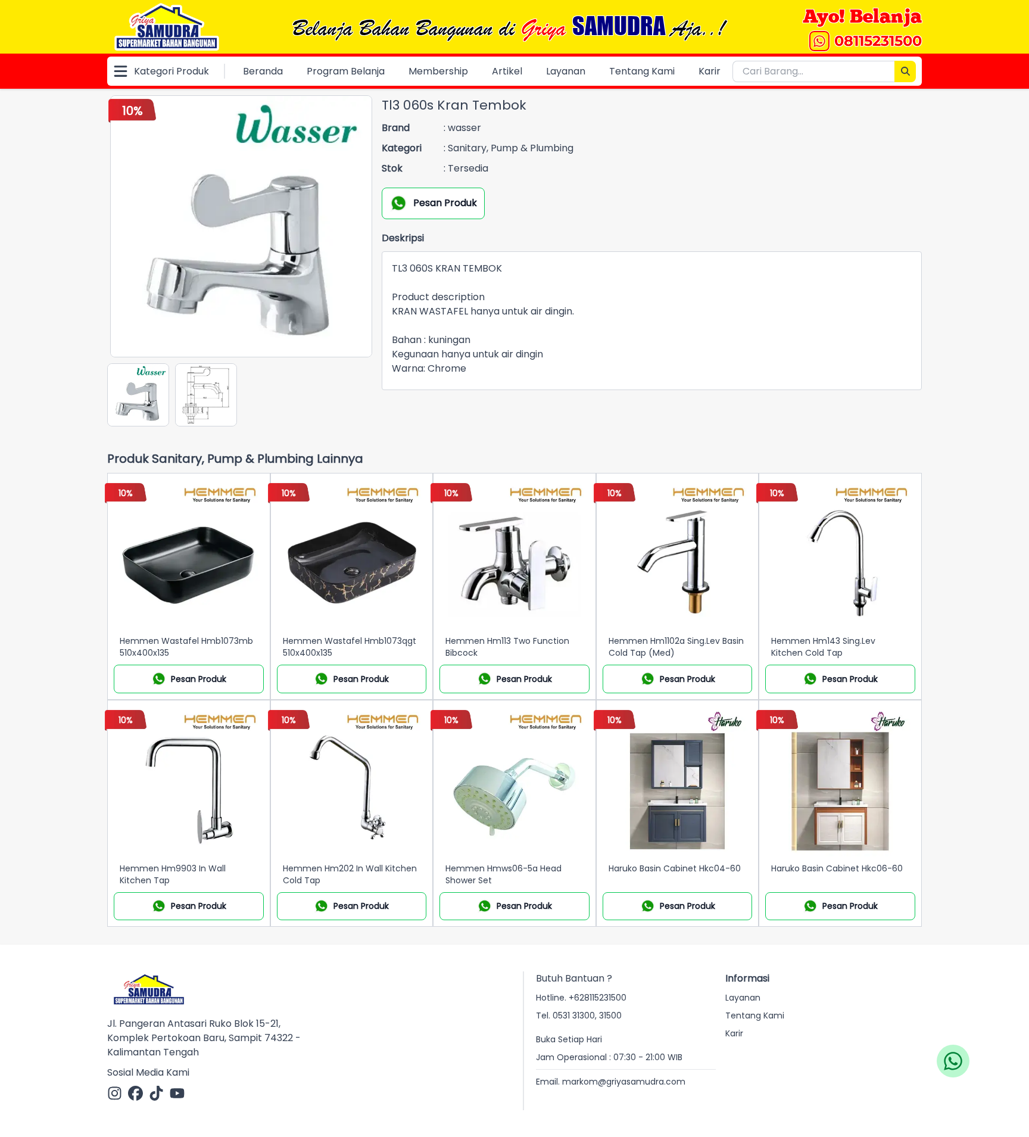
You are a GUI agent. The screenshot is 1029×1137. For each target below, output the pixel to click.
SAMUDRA (618, 25)
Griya (543, 28)
